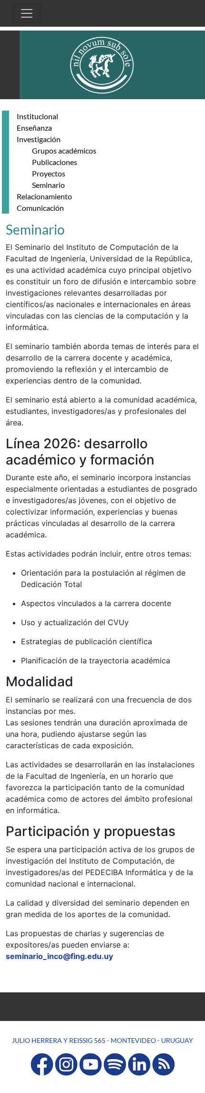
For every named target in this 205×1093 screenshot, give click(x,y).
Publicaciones (54, 161)
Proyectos (48, 173)
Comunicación (40, 207)
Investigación (39, 139)
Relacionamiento (44, 196)
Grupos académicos (64, 150)
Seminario (48, 184)
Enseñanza (34, 127)
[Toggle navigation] (26, 13)
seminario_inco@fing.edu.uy (59, 956)
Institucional (37, 116)
